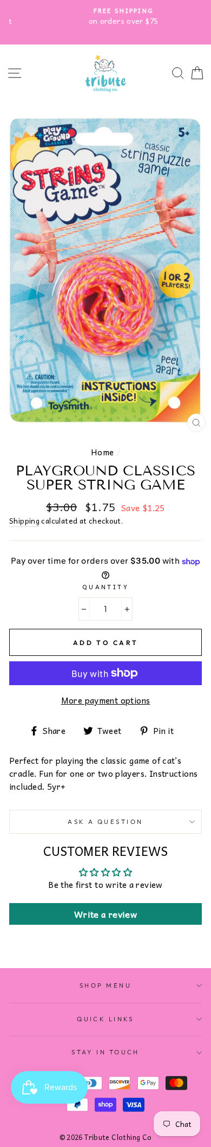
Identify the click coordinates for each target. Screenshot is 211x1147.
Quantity (105, 586)
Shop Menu (105, 985)
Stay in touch (105, 1052)
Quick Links (105, 1019)
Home (102, 452)
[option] (105, 16)
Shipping (24, 520)
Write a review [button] (105, 914)
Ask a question (105, 822)
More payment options (105, 700)
